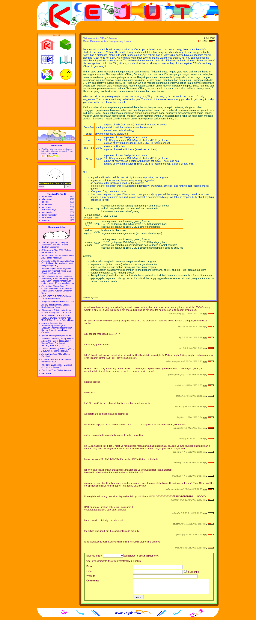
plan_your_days (49, 210)
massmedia (47, 212)
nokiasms (46, 220)
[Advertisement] (56, 108)
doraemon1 (47, 204)
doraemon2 (47, 196)
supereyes (46, 207)
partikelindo (47, 217)
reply (205, 313)
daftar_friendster (49, 215)
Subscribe (193, 571)
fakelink (45, 202)
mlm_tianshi (47, 199)
